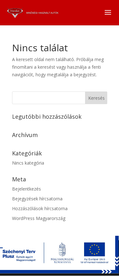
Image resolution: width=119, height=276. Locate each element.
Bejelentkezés (26, 189)
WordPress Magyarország (38, 218)
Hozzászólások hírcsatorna (40, 208)
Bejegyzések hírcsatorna (37, 199)
